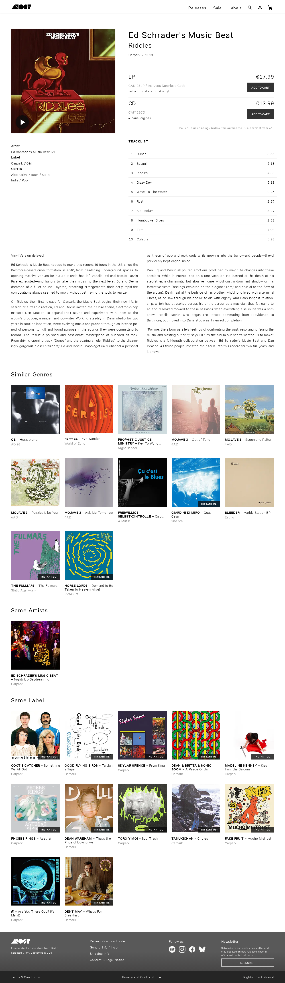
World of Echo (75, 443)
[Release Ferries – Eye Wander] (89, 409)
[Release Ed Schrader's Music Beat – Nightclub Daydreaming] (35, 645)
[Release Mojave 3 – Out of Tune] (195, 409)
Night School (127, 448)
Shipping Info (99, 953)
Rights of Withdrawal (258, 977)
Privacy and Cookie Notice (141, 977)
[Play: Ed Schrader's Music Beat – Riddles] (22, 122)
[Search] (249, 7)
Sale (217, 7)
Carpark (17, 163)
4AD (174, 444)
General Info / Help (104, 947)
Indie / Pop (19, 180)
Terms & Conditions (25, 977)
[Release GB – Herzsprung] (35, 409)
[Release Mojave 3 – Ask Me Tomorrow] (89, 482)
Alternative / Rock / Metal (30, 174)
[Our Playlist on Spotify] (172, 949)
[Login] (260, 7)
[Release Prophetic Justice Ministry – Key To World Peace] (142, 409)
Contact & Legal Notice (107, 959)
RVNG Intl (72, 594)
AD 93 (15, 444)
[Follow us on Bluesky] (202, 949)
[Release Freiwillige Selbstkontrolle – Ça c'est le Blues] (142, 482)
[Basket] (270, 7)
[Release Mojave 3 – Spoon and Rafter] (249, 409)
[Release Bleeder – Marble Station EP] (249, 482)
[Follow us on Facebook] (192, 949)
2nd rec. (177, 521)
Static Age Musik (23, 590)
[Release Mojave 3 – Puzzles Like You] (35, 482)
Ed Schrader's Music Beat (30, 152)
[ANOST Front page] (22, 7)
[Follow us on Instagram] (182, 949)
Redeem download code (107, 941)
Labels (235, 7)
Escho (229, 517)
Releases (197, 7)
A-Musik (124, 521)
